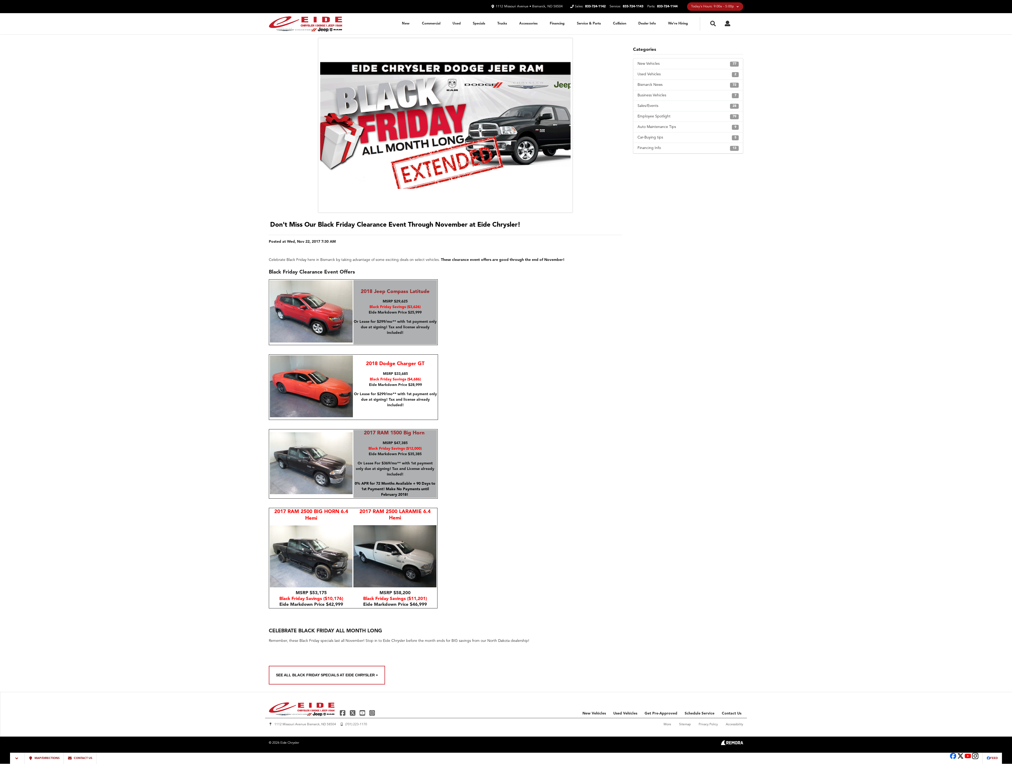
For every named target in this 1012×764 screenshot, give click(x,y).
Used (457, 23)
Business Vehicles (687, 95)
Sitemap (685, 724)
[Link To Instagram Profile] (372, 713)
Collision (619, 23)
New (406, 23)
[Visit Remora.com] (732, 744)
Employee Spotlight (687, 116)
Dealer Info (647, 23)
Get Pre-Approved (661, 713)
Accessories (528, 23)
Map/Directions (47, 758)
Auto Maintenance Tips (687, 127)
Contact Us (731, 713)
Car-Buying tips (687, 137)
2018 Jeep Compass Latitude (395, 291)
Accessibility (734, 724)
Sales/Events (687, 106)
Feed (994, 758)
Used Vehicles (687, 74)
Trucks (502, 23)
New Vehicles (687, 64)
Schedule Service (699, 713)
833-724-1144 (667, 6)
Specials (479, 23)
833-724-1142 (595, 6)
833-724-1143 (633, 6)
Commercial (431, 23)
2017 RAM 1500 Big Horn (394, 433)
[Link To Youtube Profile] (968, 758)
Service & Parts (589, 23)
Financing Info (687, 148)
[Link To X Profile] (353, 713)
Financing (557, 23)
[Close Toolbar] (17, 758)
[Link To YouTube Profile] (363, 713)
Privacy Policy (708, 724)
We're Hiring (678, 23)
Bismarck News (687, 85)
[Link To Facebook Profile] (343, 713)
